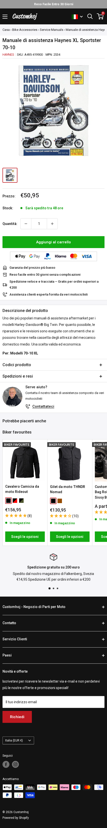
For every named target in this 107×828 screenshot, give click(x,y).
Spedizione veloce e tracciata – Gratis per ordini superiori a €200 (54, 284)
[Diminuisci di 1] (26, 223)
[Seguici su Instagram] (15, 764)
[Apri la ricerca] (90, 16)
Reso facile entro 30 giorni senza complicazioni (44, 274)
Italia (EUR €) (14, 740)
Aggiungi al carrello (53, 242)
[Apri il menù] (4, 17)
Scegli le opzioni (25, 537)
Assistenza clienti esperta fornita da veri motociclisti (48, 294)
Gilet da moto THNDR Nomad (67, 489)
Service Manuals (51, 30)
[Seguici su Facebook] (5, 764)
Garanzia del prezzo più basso (32, 267)
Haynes (8, 54)
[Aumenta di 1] (52, 223)
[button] (16, 516)
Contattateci (43, 406)
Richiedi (17, 717)
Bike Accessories (24, 30)
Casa (6, 30)
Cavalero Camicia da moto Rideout (22, 489)
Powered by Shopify (15, 818)
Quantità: (9, 224)
